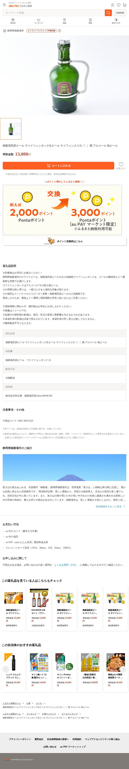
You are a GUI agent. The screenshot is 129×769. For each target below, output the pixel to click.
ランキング (38, 23)
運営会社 (39, 739)
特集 (90, 23)
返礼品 (12, 23)
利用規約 (77, 739)
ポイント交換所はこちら (70, 241)
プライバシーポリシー (20, 739)
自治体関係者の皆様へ (58, 739)
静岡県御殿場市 (15, 30)
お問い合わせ (49, 746)
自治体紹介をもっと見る (109, 506)
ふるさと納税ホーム (12, 703)
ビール (39, 703)
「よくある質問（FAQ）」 (66, 565)
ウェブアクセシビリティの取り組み (102, 739)
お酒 (28, 703)
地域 (64, 23)
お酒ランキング (49, 714)
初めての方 (116, 23)
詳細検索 (120, 13)
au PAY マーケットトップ (73, 746)
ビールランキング (70, 714)
